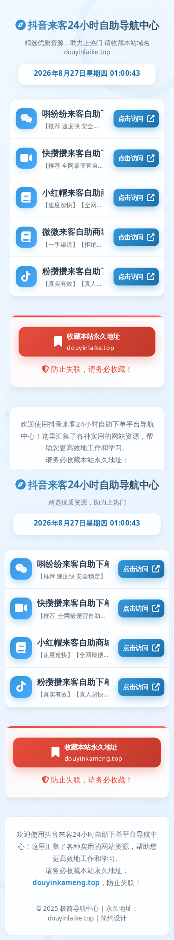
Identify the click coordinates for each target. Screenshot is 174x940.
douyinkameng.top (66, 882)
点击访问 (135, 569)
